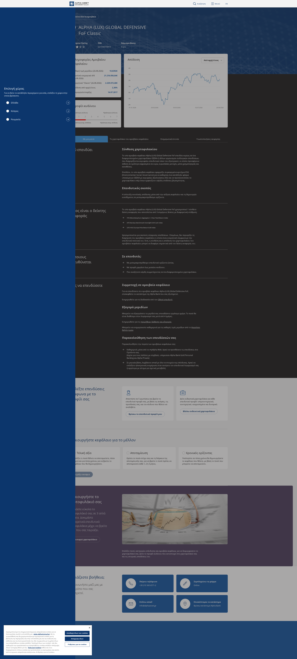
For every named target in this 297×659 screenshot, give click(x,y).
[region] (48, 640)
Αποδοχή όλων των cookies (77, 633)
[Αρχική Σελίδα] (81, 3)
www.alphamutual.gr (42, 634)
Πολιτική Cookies (34, 648)
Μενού (217, 4)
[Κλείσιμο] (89, 627)
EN (227, 4)
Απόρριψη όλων (77, 639)
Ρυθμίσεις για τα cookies (77, 644)
